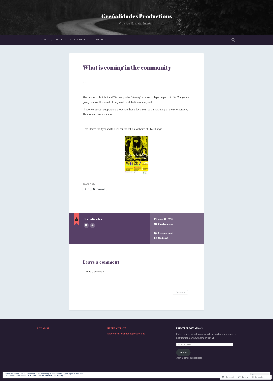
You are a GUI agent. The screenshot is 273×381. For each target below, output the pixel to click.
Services (79, 39)
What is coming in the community (127, 67)
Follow (183, 352)
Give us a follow (117, 328)
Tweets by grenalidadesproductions (126, 333)
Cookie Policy (58, 375)
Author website (92, 225)
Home (44, 39)
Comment (180, 292)
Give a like (43, 328)
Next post (163, 238)
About (59, 39)
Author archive (86, 225)
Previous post (165, 233)
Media (100, 39)
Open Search (233, 40)
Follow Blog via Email (189, 328)
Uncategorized (165, 224)
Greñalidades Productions (136, 16)
